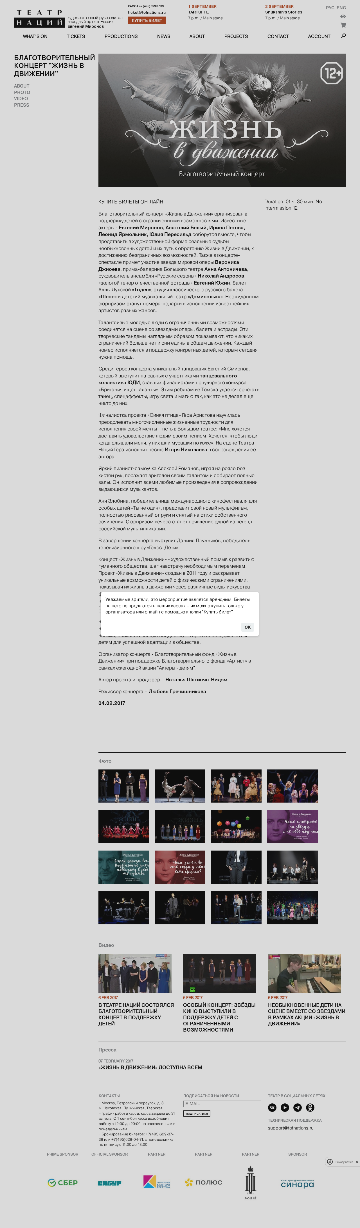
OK (248, 627)
